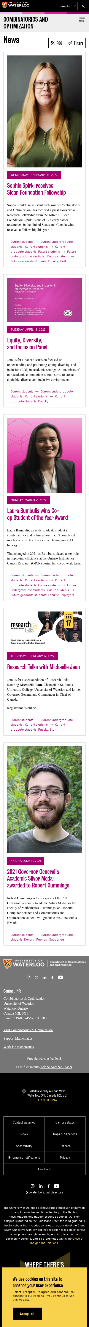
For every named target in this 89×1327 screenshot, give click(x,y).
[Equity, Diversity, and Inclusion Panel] (44, 300)
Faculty (53, 261)
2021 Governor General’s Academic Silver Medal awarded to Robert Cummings (38, 878)
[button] (67, 6)
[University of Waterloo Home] (15, 6)
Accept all (27, 1313)
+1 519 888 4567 (47, 1100)
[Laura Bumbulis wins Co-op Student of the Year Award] (44, 455)
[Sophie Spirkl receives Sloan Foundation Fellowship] (44, 111)
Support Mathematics (17, 1038)
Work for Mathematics (18, 1046)
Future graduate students (28, 261)
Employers (67, 595)
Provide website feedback (44, 1058)
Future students (49, 251)
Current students (22, 241)
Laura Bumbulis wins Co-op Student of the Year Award (37, 514)
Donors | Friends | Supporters (44, 939)
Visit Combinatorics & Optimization (28, 1030)
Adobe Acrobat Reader (56, 1066)
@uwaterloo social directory (44, 1192)
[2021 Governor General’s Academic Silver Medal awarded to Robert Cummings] (44, 799)
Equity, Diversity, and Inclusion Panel (27, 343)
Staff (63, 261)
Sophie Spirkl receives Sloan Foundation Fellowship (36, 189)
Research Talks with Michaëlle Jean (43, 667)
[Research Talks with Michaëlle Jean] (44, 630)
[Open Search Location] (83, 6)
